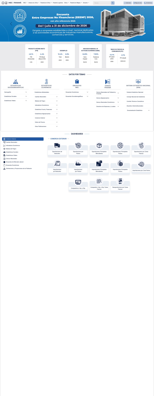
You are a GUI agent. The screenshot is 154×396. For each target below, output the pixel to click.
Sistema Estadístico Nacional (135, 92)
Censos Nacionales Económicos (105, 102)
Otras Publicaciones (40, 126)
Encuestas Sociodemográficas (74, 96)
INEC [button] (24, 3)
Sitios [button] (66, 3)
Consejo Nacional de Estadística (136, 97)
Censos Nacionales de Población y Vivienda (106, 93)
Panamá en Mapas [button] (75, 3)
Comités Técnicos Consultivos (135, 101)
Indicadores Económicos (42, 105)
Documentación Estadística (134, 110)
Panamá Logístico (58, 3)
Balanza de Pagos (40, 101)
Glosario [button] (85, 3)
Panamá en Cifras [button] (45, 3)
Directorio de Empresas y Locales (105, 106)
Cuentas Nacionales (40, 96)
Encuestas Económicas (72, 92)
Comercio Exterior (40, 118)
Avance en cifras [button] (33, 3)
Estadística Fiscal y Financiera (43, 109)
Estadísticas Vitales (10, 100)
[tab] (23, 139)
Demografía (7, 92)
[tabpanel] (99, 166)
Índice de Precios (40, 122)
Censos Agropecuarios (102, 98)
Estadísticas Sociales (10, 96)
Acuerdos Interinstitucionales (135, 106)
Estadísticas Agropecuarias (42, 113)
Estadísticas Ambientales (42, 92)
